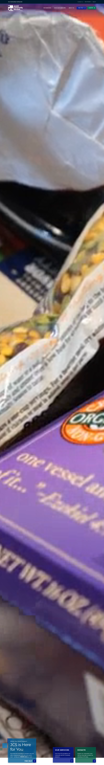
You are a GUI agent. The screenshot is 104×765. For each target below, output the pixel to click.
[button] (63, 755)
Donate (91, 7)
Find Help (81, 7)
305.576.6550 (88, 1)
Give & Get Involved (60, 7)
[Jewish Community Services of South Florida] (15, 8)
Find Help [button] (28, 761)
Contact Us (80, 1)
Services (47, 7)
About (71, 7)
